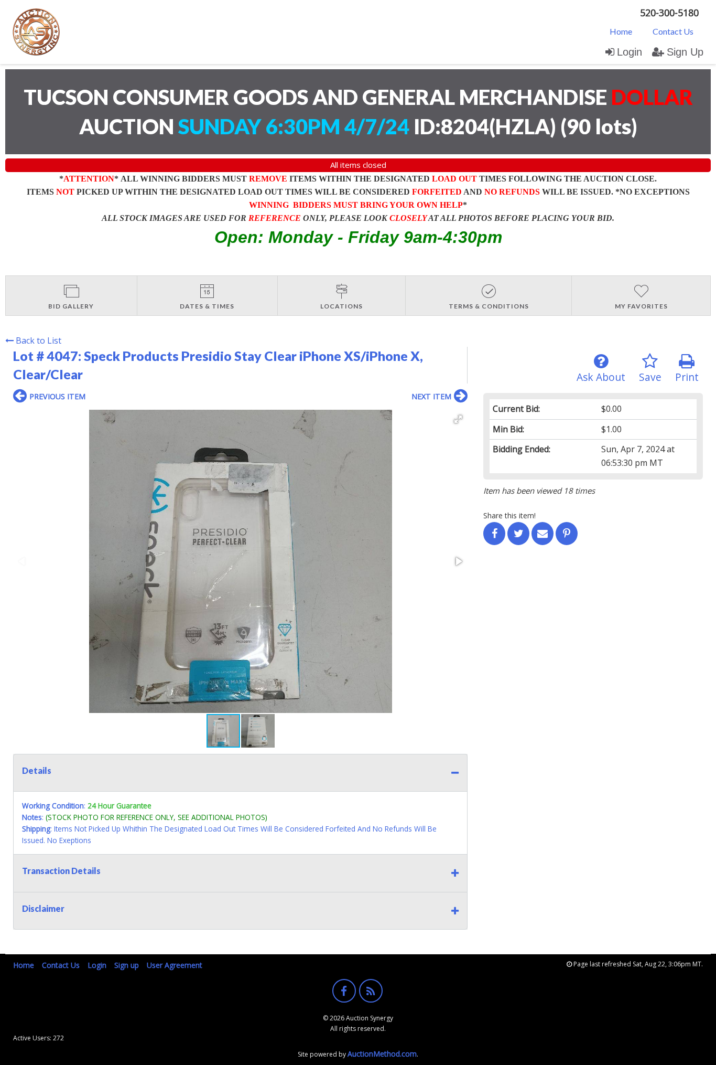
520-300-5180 (669, 12)
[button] (458, 419)
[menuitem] (621, 31)
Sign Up (685, 52)
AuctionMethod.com (382, 1054)
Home (621, 31)
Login (629, 52)
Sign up (126, 965)
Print (687, 377)
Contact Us (673, 31)
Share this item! (509, 515)
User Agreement (174, 965)
